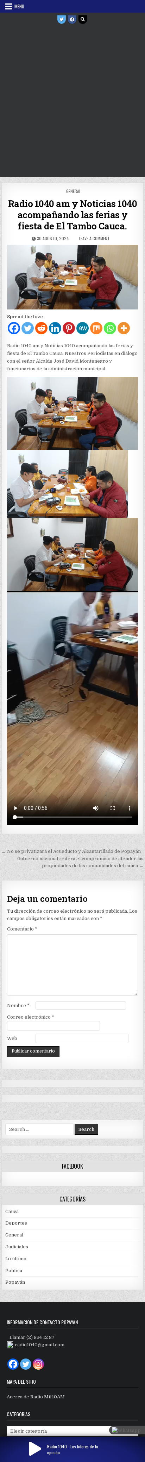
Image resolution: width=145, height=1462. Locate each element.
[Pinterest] (69, 328)
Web (12, 1038)
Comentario (22, 929)
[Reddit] (41, 328)
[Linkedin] (55, 328)
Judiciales (16, 1246)
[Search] (82, 19)
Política (13, 1270)
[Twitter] (61, 19)
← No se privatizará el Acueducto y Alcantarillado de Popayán (71, 851)
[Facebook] (72, 19)
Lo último (15, 1258)
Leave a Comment (94, 238)
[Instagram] (38, 1364)
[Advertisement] (72, 101)
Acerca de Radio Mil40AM (36, 1396)
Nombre (18, 1005)
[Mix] (96, 328)
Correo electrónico (30, 1017)
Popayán (15, 1282)
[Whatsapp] (110, 328)
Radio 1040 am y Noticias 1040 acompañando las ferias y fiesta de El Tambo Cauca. (72, 215)
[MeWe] (82, 328)
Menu (19, 6)
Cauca (12, 1211)
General (73, 191)
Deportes (16, 1223)
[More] (124, 328)
